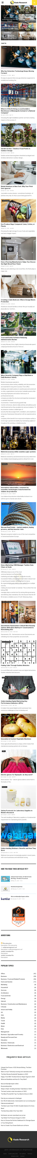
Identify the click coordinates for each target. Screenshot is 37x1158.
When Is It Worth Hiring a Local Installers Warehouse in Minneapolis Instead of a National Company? (18, 111)
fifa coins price (7, 943)
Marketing (4, 464)
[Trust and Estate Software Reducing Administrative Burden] (18, 324)
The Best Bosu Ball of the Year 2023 (11, 1111)
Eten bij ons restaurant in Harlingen (11, 1098)
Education (4, 1040)
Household (4, 987)
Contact (22, 1156)
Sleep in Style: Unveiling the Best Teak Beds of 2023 (16, 1089)
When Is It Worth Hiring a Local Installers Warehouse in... (10, 28)
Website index (14, 1156)
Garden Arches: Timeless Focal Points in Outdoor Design (27, 10)
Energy (3, 998)
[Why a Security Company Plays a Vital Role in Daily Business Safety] (18, 362)
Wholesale (4, 1048)
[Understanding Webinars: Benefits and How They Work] (18, 835)
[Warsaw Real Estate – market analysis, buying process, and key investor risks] (18, 514)
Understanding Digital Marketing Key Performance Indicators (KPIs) (14, 702)
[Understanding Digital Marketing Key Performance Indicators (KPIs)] (18, 687)
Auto (2, 1015)
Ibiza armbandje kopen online (20, 896)
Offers (3, 751)
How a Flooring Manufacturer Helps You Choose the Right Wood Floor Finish (18, 263)
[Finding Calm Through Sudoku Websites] (18, 652)
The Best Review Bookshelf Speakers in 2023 (14, 1074)
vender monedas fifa (7, 951)
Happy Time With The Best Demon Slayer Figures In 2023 (18, 1077)
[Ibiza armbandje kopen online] (5, 899)
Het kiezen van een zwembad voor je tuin (13, 1115)
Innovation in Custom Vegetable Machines (16, 739)
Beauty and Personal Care (9, 1037)
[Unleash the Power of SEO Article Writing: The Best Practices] (5, 879)
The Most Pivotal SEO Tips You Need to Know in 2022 (17, 1094)
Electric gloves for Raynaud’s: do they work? (17, 775)
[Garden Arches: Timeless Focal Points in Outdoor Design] (18, 135)
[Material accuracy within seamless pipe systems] (18, 438)
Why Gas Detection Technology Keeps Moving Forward (10, 19)
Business (4, 47)
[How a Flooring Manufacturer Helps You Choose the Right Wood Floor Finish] (18, 248)
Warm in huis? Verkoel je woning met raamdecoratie (16, 1071)
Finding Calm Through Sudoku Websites (15, 665)
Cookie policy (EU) (13, 1153)
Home (5, 1153)
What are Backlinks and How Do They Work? (14, 1079)
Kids (2, 1029)
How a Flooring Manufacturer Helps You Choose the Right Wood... (9, 37)
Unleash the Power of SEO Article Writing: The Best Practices (21, 878)
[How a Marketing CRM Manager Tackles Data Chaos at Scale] (18, 551)
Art (2, 1012)
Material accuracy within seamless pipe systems (18, 452)
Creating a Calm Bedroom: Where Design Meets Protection (27, 37)
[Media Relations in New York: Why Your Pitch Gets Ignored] (18, 173)
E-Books (3, 1007)
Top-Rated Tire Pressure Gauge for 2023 (13, 1118)
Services (4, 85)
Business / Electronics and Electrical (12, 1045)
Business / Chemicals (7, 1043)
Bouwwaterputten (16, 887)
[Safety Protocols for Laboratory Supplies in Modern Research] (18, 797)
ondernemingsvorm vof (10, 947)
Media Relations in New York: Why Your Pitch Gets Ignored (27, 19)
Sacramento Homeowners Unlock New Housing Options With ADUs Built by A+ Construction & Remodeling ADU (18, 628)
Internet (3, 1001)
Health (3, 1023)
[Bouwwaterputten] (5, 889)
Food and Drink (5, 200)
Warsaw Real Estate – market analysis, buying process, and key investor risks (17, 528)
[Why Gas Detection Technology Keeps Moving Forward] (18, 57)
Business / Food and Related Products (13, 979)
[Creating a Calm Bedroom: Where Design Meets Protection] (18, 286)
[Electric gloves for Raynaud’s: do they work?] (18, 761)
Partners (30, 1153)
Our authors (23, 1153)
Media (3, 162)
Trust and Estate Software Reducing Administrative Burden (14, 339)
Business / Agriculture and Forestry (12, 1034)
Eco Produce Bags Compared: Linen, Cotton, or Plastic (27, 28)
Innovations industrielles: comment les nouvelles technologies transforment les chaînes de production (16, 489)
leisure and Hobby (6, 641)
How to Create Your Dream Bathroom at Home (15, 1125)
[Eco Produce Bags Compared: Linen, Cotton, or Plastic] (18, 210)
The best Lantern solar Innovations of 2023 (14, 1091)
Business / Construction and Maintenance (14, 1004)
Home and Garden (6, 125)
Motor (3, 1026)
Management (5, 1032)
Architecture (5, 993)
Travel (3, 1020)
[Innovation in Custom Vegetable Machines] (18, 725)
